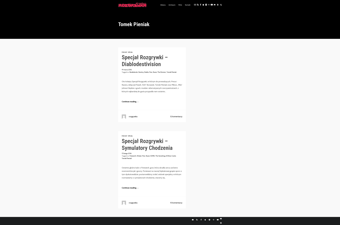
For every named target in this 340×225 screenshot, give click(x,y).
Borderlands (134, 72)
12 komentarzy (176, 116)
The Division (161, 72)
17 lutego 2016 (126, 153)
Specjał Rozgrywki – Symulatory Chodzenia (147, 144)
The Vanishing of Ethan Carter (165, 156)
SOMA (152, 156)
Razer (155, 72)
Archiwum (172, 5)
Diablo (146, 72)
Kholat (139, 156)
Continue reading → (130, 101)
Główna (163, 5)
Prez (150, 72)
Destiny (141, 72)
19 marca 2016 (127, 70)
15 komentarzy (176, 203)
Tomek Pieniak (171, 72)
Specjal (130, 52)
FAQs (180, 5)
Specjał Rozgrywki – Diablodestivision (145, 60)
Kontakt (187, 5)
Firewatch (133, 156)
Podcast (124, 52)
